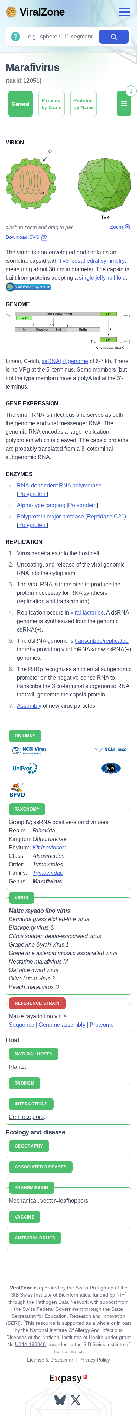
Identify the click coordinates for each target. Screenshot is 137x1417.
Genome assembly (62, 1025)
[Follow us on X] (76, 1400)
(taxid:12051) (23, 81)
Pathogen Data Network (62, 1302)
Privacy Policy (94, 1360)
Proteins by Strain (51, 103)
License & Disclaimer (50, 1360)
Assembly (29, 706)
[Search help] (15, 37)
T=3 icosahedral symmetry (92, 261)
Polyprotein (32, 494)
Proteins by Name (83, 103)
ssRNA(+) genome (65, 361)
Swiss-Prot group (94, 1288)
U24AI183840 (30, 1344)
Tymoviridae (48, 873)
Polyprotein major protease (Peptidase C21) (71, 517)
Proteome (102, 1025)
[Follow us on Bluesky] (60, 1400)
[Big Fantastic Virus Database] (17, 789)
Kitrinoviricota (50, 847)
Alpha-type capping (41, 505)
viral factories (87, 613)
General (21, 104)
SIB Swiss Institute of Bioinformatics (50, 1295)
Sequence (21, 1025)
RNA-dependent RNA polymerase (59, 485)
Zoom (116, 227)
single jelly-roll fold (102, 278)
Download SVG (22, 237)
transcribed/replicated (102, 641)
